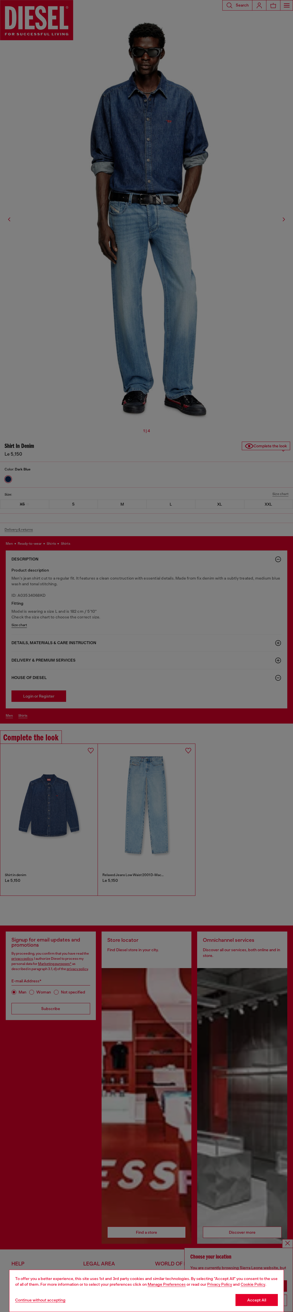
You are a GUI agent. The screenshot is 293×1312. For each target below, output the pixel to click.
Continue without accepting (40, 1300)
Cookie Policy (253, 1284)
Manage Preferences (167, 1284)
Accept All (256, 1300)
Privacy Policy (219, 1284)
